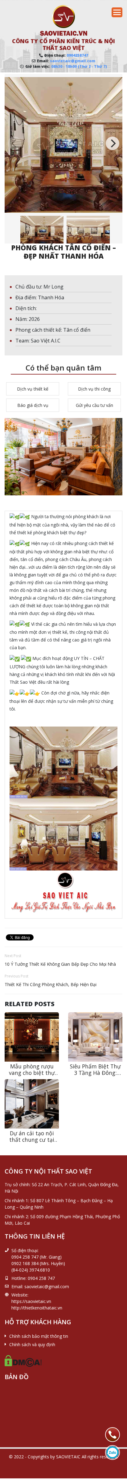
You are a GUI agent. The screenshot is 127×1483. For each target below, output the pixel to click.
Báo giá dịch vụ (32, 405)
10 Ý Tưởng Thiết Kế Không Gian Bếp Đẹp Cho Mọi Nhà (60, 964)
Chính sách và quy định (32, 1344)
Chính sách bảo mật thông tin (38, 1336)
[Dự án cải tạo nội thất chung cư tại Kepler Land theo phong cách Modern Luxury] (32, 1104)
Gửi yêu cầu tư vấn (94, 405)
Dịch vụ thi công (94, 389)
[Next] (112, 143)
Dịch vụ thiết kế (32, 389)
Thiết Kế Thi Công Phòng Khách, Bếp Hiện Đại (50, 984)
